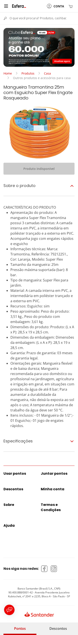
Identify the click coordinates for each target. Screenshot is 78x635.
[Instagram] (54, 569)
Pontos (20, 628)
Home (7, 73)
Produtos (27, 73)
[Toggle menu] (6, 6)
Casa (47, 73)
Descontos (58, 628)
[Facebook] (44, 569)
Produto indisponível (39, 169)
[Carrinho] (71, 6)
